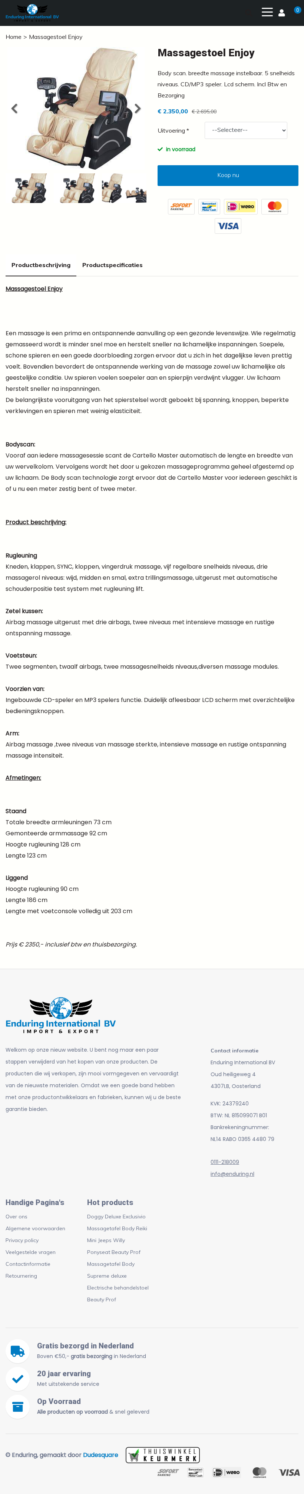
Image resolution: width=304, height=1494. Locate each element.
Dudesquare (100, 1455)
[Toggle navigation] (267, 11)
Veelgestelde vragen (31, 1252)
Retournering (21, 1275)
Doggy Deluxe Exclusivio (116, 1216)
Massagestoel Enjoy (56, 36)
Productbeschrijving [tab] (40, 265)
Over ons (16, 1216)
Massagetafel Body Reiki (117, 1228)
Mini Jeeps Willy (106, 1240)
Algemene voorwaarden (35, 1228)
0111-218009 (225, 1162)
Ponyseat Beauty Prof (114, 1252)
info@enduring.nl (232, 1174)
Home (14, 36)
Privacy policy (22, 1240)
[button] (137, 108)
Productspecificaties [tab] (112, 265)
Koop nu (228, 175)
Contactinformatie (28, 1264)
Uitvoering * (173, 130)
